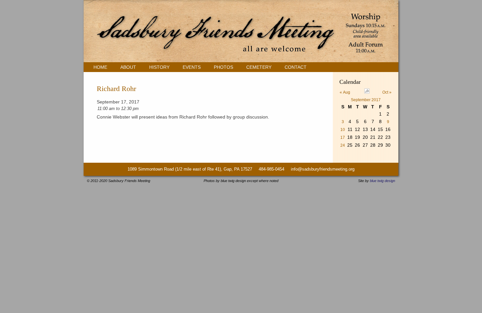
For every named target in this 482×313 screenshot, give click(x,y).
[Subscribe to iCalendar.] (367, 92)
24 (342, 145)
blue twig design (382, 181)
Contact (296, 67)
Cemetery (258, 67)
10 (342, 129)
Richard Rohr (116, 88)
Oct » (387, 92)
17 (342, 137)
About (128, 67)
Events (192, 67)
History (159, 67)
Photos (223, 67)
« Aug (345, 92)
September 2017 (366, 100)
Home (100, 67)
